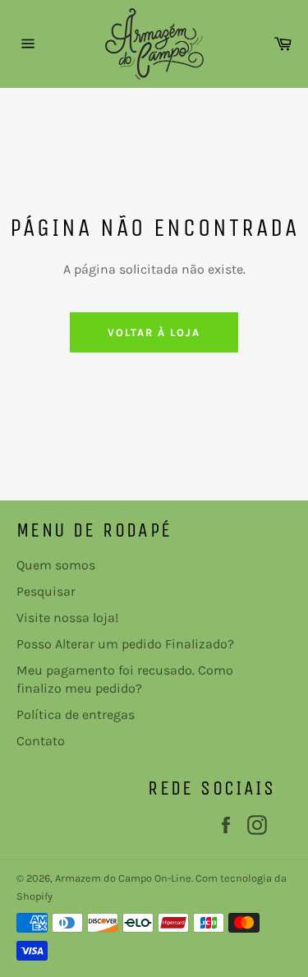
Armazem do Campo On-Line (123, 878)
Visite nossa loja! (67, 617)
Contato (40, 741)
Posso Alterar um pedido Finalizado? (125, 644)
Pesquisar (46, 591)
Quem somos (55, 565)
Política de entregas (75, 714)
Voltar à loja (154, 332)
